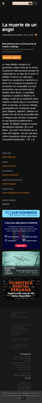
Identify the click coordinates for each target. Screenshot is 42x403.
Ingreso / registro (11, 57)
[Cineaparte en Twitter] (29, 378)
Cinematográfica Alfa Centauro (16, 192)
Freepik (26, 339)
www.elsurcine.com (24, 390)
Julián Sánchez (9, 156)
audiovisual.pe (18, 327)
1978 (25, 35)
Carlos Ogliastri (9, 183)
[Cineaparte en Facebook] (26, 378)
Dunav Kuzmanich (10, 174)
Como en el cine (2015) (19, 317)
